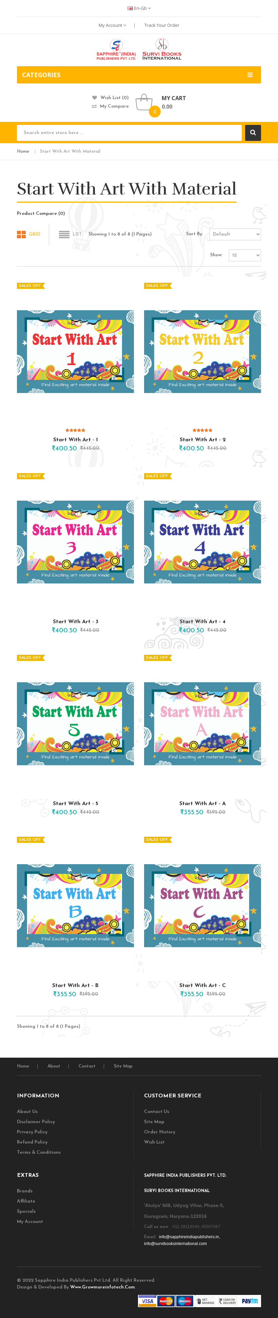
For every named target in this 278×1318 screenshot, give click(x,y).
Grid (34, 234)
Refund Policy (32, 1142)
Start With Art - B (75, 985)
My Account (111, 25)
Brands (25, 1191)
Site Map (123, 1066)
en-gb (141, 8)
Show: (216, 255)
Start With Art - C (202, 985)
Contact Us (156, 1111)
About (53, 1066)
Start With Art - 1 (75, 440)
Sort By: (194, 234)
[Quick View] (75, 351)
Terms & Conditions (39, 1152)
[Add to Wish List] (106, 447)
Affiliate (26, 1201)
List (77, 234)
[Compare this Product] (118, 447)
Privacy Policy (32, 1132)
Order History (159, 1132)
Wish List (154, 1142)
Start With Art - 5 (75, 803)
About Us (27, 1111)
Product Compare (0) (41, 213)
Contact (87, 1066)
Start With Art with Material (70, 151)
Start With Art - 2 (203, 440)
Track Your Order (161, 25)
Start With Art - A (202, 803)
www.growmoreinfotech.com (102, 1287)
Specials (26, 1211)
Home (23, 151)
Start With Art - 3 (75, 622)
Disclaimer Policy (36, 1122)
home (23, 1066)
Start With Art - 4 (202, 622)
